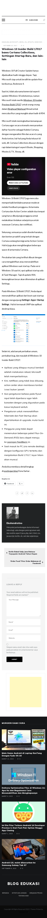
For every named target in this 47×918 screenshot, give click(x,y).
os (26, 42)
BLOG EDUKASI (23, 883)
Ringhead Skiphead (17, 109)
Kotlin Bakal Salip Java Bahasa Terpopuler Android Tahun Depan (23, 553)
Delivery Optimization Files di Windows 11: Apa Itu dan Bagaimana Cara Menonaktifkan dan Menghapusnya (23, 790)
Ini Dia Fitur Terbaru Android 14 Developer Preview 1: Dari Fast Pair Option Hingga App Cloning (23, 828)
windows (38, 42)
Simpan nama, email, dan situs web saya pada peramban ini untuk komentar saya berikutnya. (22, 650)
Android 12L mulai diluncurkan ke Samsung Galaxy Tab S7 (19, 863)
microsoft (14, 42)
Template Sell (23, 912)
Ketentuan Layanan (19, 893)
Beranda (5, 893)
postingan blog (11, 471)
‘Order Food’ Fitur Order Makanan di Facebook (25, 562)
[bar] (3, 20)
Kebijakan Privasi (36, 893)
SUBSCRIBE (33, 20)
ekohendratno (14, 523)
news (21, 42)
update (31, 42)
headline (5, 42)
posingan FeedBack (17, 442)
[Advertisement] (25, 692)
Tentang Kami (23, 896)
